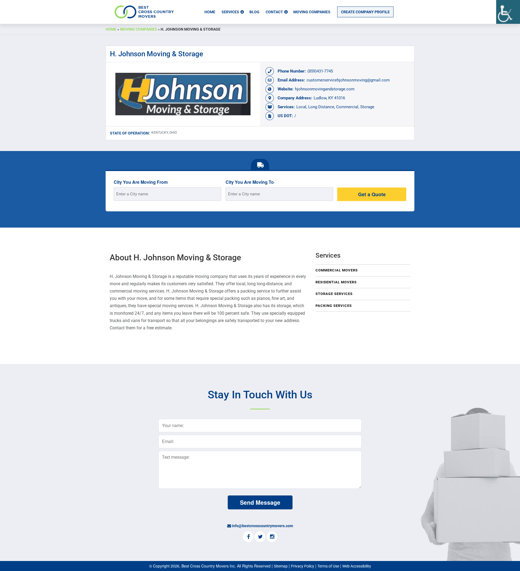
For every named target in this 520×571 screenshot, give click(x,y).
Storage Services (334, 294)
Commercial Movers (337, 270)
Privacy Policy (302, 566)
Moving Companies (311, 12)
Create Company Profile (365, 12)
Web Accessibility (356, 566)
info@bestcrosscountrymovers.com (262, 526)
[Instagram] (272, 537)
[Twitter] (260, 537)
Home (209, 12)
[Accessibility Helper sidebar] (508, 12)
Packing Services (334, 306)
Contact (274, 12)
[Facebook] (248, 537)
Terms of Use (328, 566)
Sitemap (281, 566)
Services (230, 12)
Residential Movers (336, 282)
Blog (254, 12)
